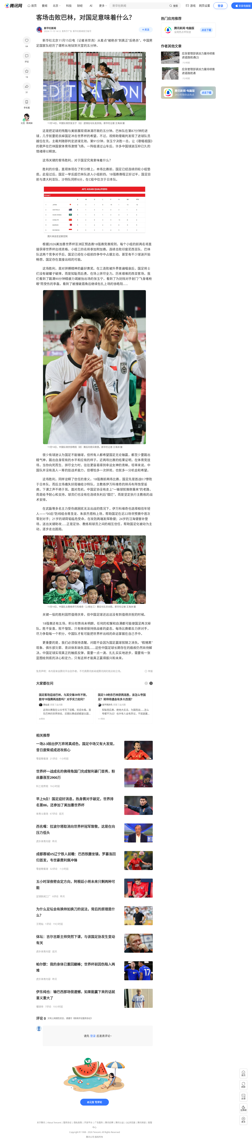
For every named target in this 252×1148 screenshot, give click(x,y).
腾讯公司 (90, 1137)
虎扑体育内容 (43, 841)
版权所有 (99, 1137)
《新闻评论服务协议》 (82, 1018)
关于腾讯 (41, 1122)
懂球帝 (39, 1006)
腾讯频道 (141, 1122)
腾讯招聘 (109, 1122)
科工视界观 (42, 786)
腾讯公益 (120, 1122)
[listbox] (94, 870)
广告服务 (99, 1122)
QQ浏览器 (130, 1122)
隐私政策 (78, 1122)
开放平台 (88, 1122)
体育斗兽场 (42, 814)
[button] (206, 30)
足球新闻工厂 (43, 896)
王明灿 (39, 924)
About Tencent (54, 1122)
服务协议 (67, 1122)
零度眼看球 (42, 758)
